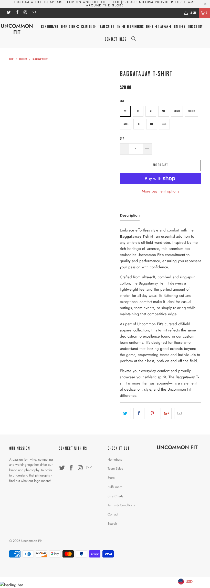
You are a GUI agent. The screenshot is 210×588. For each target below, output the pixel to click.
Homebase (115, 459)
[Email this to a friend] (179, 413)
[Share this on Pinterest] (152, 413)
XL (139, 124)
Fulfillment (115, 486)
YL (151, 111)
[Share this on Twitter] (125, 413)
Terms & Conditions (121, 505)
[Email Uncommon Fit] (33, 12)
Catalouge (88, 26)
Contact (113, 514)
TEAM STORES (69, 26)
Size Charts (115, 496)
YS (125, 111)
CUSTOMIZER (49, 26)
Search (112, 523)
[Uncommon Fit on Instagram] (25, 12)
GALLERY (179, 26)
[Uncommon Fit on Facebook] (17, 12)
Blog (122, 39)
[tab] (130, 216)
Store (111, 477)
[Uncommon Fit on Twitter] (8, 12)
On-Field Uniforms (130, 26)
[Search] (134, 39)
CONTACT (111, 39)
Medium (191, 111)
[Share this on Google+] (166, 413)
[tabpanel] (160, 311)
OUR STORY (195, 26)
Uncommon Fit (17, 29)
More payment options (160, 191)
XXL (151, 124)
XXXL (164, 124)
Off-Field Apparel (159, 26)
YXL (163, 111)
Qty (122, 138)
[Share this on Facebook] (138, 413)
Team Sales (106, 26)
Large (126, 124)
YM (138, 111)
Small (177, 111)
